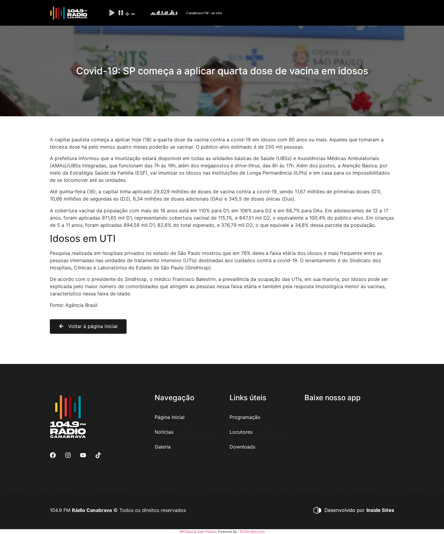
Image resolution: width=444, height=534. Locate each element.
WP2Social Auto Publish (198, 531)
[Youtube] (83, 455)
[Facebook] (53, 455)
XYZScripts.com (252, 531)
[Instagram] (68, 455)
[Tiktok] (98, 455)
